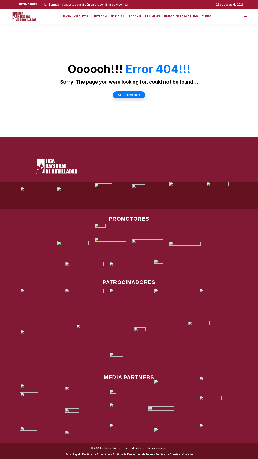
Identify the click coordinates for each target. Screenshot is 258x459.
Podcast (135, 16)
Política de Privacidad (96, 454)
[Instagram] (135, 142)
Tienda (207, 16)
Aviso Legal (72, 454)
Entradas (101, 16)
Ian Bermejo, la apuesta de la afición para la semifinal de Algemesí (86, 4)
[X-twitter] (124, 142)
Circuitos (81, 16)
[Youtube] (146, 142)
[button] (195, 4)
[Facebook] (112, 142)
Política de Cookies (167, 454)
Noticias (117, 16)
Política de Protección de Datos (133, 454)
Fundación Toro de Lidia (181, 16)
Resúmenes (153, 16)
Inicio (66, 16)
